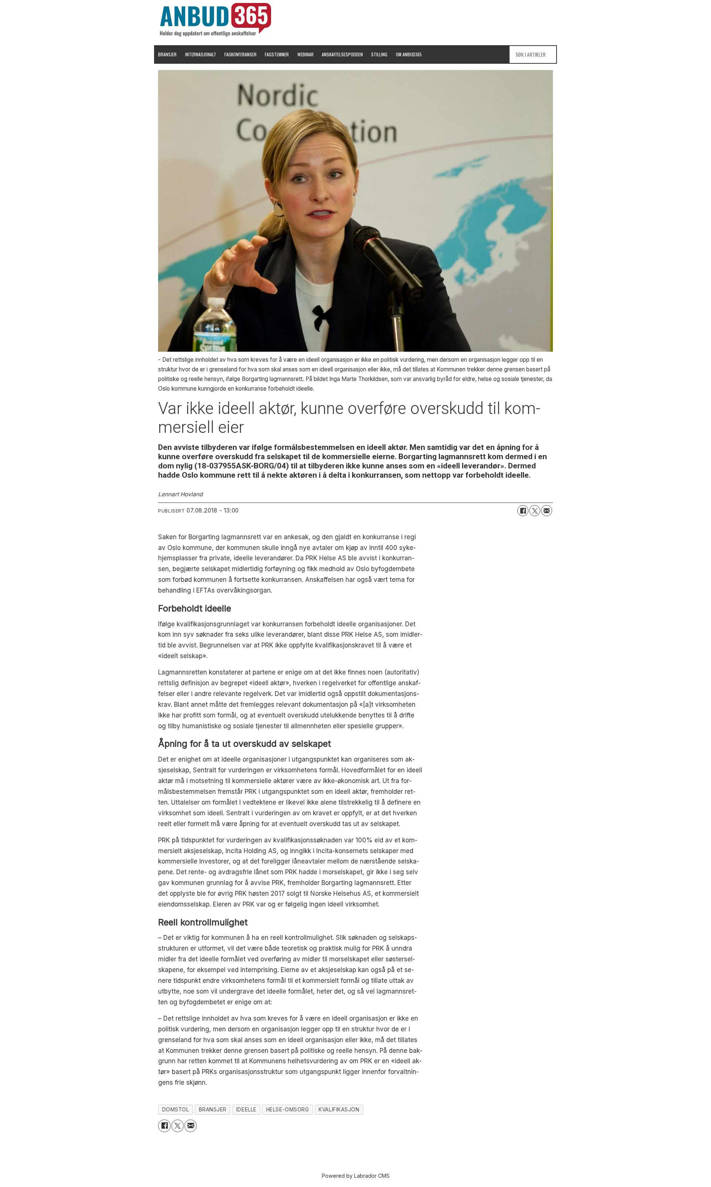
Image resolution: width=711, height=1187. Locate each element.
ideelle (246, 1110)
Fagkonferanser (240, 54)
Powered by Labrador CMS (356, 1176)
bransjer (213, 1110)
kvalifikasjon (338, 1110)
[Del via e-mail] (546, 510)
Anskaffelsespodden (342, 54)
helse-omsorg (287, 1110)
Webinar (305, 54)
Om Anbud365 (409, 54)
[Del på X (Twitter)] (534, 510)
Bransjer (167, 54)
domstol (175, 1110)
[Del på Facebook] (522, 510)
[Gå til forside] (215, 19)
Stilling (379, 54)
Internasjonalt (200, 54)
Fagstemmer (277, 54)
